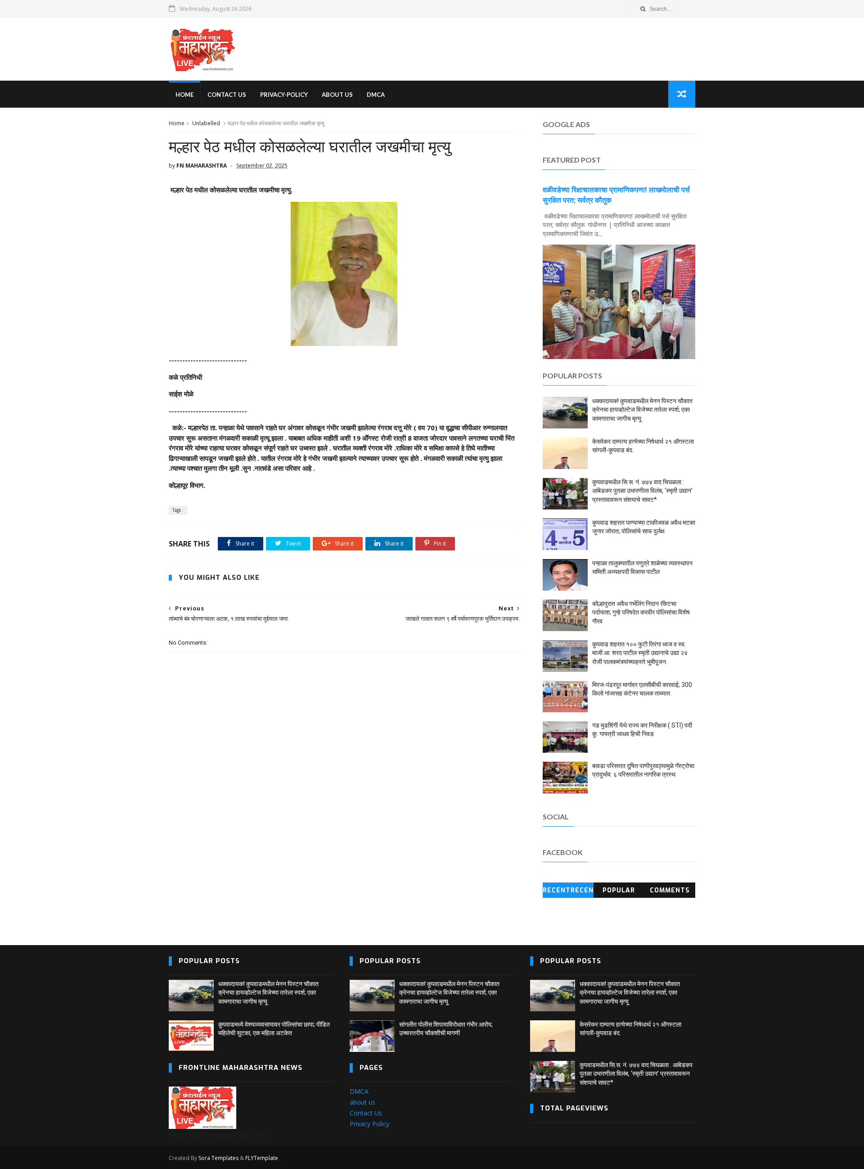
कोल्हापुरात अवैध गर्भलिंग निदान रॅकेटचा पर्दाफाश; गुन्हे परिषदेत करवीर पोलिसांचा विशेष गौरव (641, 612)
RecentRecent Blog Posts (568, 892)
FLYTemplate (261, 1158)
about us (362, 1102)
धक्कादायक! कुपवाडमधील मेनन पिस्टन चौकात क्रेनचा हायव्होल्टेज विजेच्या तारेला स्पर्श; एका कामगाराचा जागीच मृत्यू (642, 409)
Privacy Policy (369, 1123)
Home (176, 123)
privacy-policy (284, 94)
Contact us (226, 94)
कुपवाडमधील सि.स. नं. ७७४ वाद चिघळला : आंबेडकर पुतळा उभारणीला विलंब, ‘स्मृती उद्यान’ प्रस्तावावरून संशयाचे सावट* (642, 490)
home (185, 94)
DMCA (376, 94)
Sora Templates (218, 1158)
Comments (670, 890)
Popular (619, 890)
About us (337, 94)
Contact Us (366, 1113)
